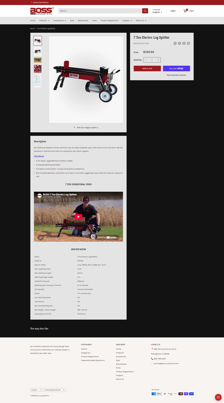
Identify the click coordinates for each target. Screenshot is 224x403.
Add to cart (147, 68)
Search (84, 349)
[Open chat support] (218, 397)
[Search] (145, 10)
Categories (85, 353)
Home (32, 20)
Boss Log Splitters (141, 43)
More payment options (176, 75)
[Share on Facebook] (175, 43)
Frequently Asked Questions (93, 360)
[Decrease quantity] (145, 59)
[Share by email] (188, 43)
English (34, 390)
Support (126, 20)
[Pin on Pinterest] (179, 43)
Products (43, 20)
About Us (140, 20)
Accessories (59, 20)
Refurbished (83, 20)
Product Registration (110, 20)
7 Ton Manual (39, 156)
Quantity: (138, 60)
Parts (94, 20)
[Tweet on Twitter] (184, 43)
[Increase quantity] (158, 59)
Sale (72, 20)
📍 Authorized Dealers (39, 2)
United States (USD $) (52, 390)
